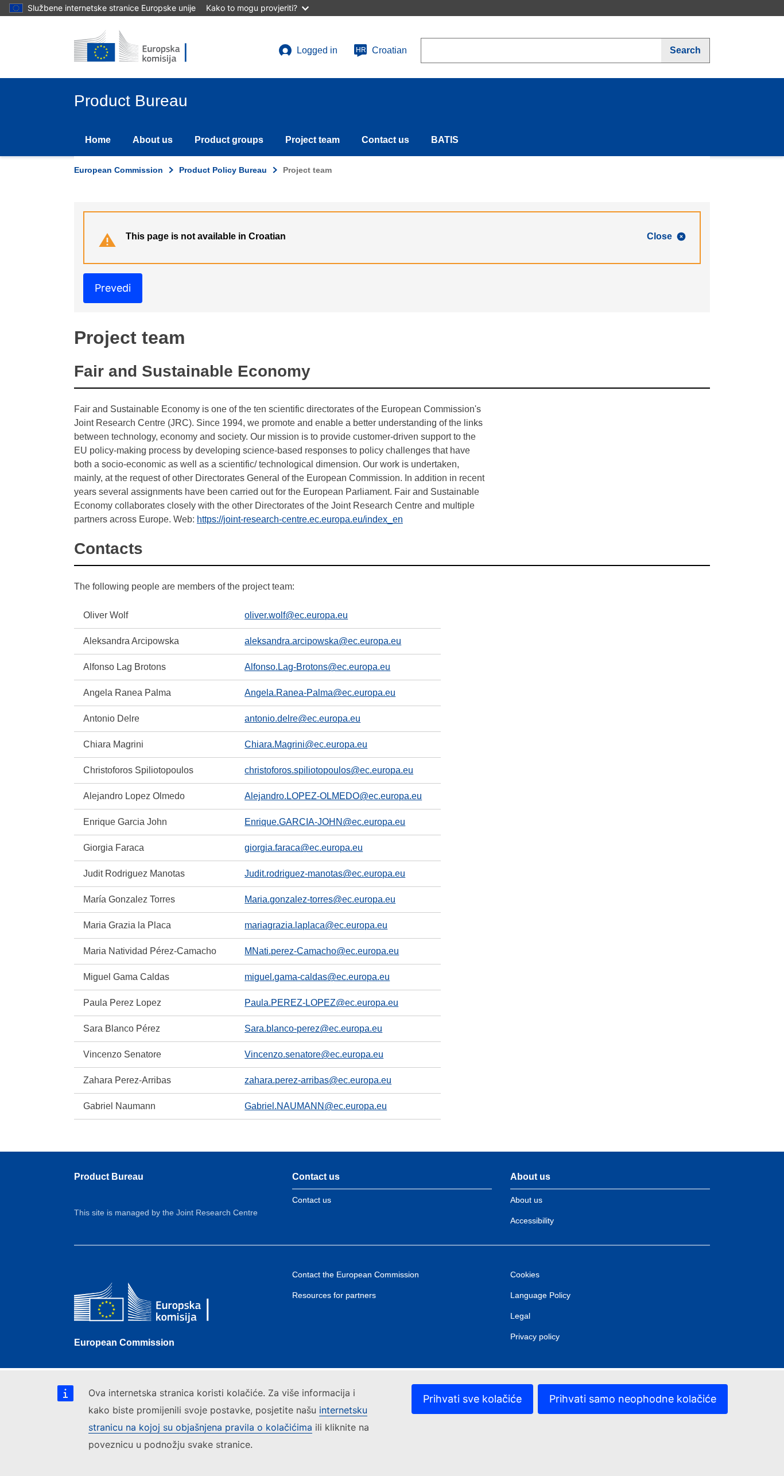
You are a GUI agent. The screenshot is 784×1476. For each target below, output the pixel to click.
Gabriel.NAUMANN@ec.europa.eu (315, 1106)
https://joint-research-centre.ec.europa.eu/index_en (300, 519)
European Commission (118, 170)
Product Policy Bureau (223, 170)
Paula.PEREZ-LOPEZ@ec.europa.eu (321, 1003)
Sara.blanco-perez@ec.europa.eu (313, 1028)
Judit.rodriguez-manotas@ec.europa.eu (324, 873)
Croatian (381, 50)
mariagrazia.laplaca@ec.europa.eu (315, 925)
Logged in (317, 50)
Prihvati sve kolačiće (472, 1399)
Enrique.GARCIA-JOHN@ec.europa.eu (324, 822)
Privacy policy (535, 1336)
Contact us (385, 140)
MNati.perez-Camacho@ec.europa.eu (321, 951)
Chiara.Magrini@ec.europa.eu (305, 744)
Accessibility (532, 1220)
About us (153, 140)
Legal (520, 1315)
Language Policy (540, 1295)
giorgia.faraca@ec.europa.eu (303, 848)
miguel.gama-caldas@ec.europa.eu (317, 977)
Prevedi (113, 288)
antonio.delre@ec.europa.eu (302, 718)
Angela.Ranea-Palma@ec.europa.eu (319, 693)
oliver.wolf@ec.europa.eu (296, 615)
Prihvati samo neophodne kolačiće (632, 1399)
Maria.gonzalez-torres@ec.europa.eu (319, 899)
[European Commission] (157, 1305)
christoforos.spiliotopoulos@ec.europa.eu (328, 770)
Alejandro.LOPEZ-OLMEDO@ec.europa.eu (333, 796)
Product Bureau (108, 1176)
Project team (312, 140)
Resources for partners (334, 1295)
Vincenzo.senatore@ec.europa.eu (313, 1054)
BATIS (445, 140)
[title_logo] (143, 47)
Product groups (229, 140)
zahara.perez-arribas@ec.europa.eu (317, 1080)
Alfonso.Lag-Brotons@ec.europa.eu (317, 667)
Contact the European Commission (355, 1274)
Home (98, 140)
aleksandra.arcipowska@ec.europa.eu (322, 641)
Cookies (525, 1274)
